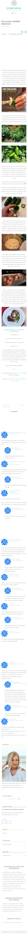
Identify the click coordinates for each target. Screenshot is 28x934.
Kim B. (10, 631)
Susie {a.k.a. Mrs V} (13, 539)
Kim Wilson (15, 477)
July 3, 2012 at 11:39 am (14, 605)
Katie (10, 603)
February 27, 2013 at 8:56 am (16, 720)
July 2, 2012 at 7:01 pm (14, 433)
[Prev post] (22, 32)
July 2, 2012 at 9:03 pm (14, 576)
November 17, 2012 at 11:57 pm (19, 683)
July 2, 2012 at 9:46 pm (17, 449)
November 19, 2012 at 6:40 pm (19, 706)
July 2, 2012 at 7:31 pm (14, 541)
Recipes (7, 26)
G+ (10, 380)
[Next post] (26, 32)
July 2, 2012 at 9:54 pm (17, 560)
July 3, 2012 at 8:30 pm (14, 632)
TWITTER (17, 378)
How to (3, 26)
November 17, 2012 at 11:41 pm (16, 664)
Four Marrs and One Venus (16, 432)
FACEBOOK (11, 378)
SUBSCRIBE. (15, 380)
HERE (6, 922)
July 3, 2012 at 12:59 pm (17, 618)
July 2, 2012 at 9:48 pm (17, 509)
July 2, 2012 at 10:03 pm (17, 589)
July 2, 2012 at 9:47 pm (17, 478)
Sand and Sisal (14, 5)
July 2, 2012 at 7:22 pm (14, 464)
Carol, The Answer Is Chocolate (17, 461)
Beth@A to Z (12, 574)
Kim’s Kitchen (19, 373)
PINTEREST (23, 378)
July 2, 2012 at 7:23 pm (14, 493)
